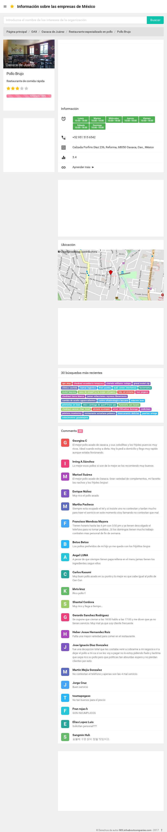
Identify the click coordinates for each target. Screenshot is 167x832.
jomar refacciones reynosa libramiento (107, 396)
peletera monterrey (72, 413)
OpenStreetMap (71, 251)
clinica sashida (69, 387)
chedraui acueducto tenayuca (89, 383)
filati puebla (105, 387)
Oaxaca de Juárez (53, 31)
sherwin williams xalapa (118, 383)
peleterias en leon (71, 405)
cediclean (146, 409)
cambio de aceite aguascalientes (79, 400)
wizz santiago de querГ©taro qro (99, 405)
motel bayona (69, 392)
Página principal (17, 31)
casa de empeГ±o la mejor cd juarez (97, 392)
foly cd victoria (126, 392)
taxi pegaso (142, 392)
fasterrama (145, 387)
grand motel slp (141, 383)
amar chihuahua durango (125, 409)
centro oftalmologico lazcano (113, 400)
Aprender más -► (83, 167)
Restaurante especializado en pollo (91, 31)
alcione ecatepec (101, 409)
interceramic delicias (128, 413)
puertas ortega (149, 413)
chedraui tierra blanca (73, 396)
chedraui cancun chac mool (76, 409)
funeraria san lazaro (129, 405)
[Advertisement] (29, 143)
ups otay (66, 383)
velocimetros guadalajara (75, 417)
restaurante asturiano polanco (100, 413)
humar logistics (88, 387)
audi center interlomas (125, 387)
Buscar (155, 20)
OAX (34, 31)
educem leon (137, 400)
